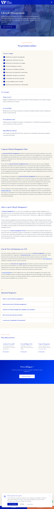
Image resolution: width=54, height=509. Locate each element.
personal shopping (7, 272)
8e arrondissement (47, 259)
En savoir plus (30, 504)
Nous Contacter (7, 26)
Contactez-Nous (26, 376)
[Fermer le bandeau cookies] (50, 496)
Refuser (22, 504)
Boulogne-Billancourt (6, 190)
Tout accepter (12, 504)
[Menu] (51, 2)
